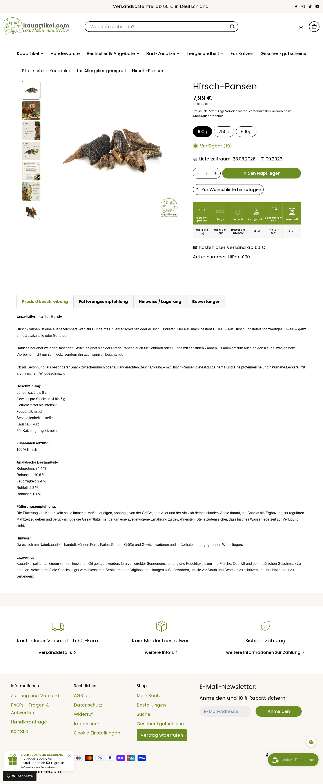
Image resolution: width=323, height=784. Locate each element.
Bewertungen (206, 301)
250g (224, 132)
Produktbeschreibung (45, 301)
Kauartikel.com (44, 771)
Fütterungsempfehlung (103, 301)
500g (246, 132)
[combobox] (161, 26)
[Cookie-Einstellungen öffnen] (311, 742)
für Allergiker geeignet (101, 71)
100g (202, 132)
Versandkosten (260, 111)
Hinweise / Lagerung (160, 301)
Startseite (33, 71)
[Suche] (232, 26)
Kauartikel (60, 71)
